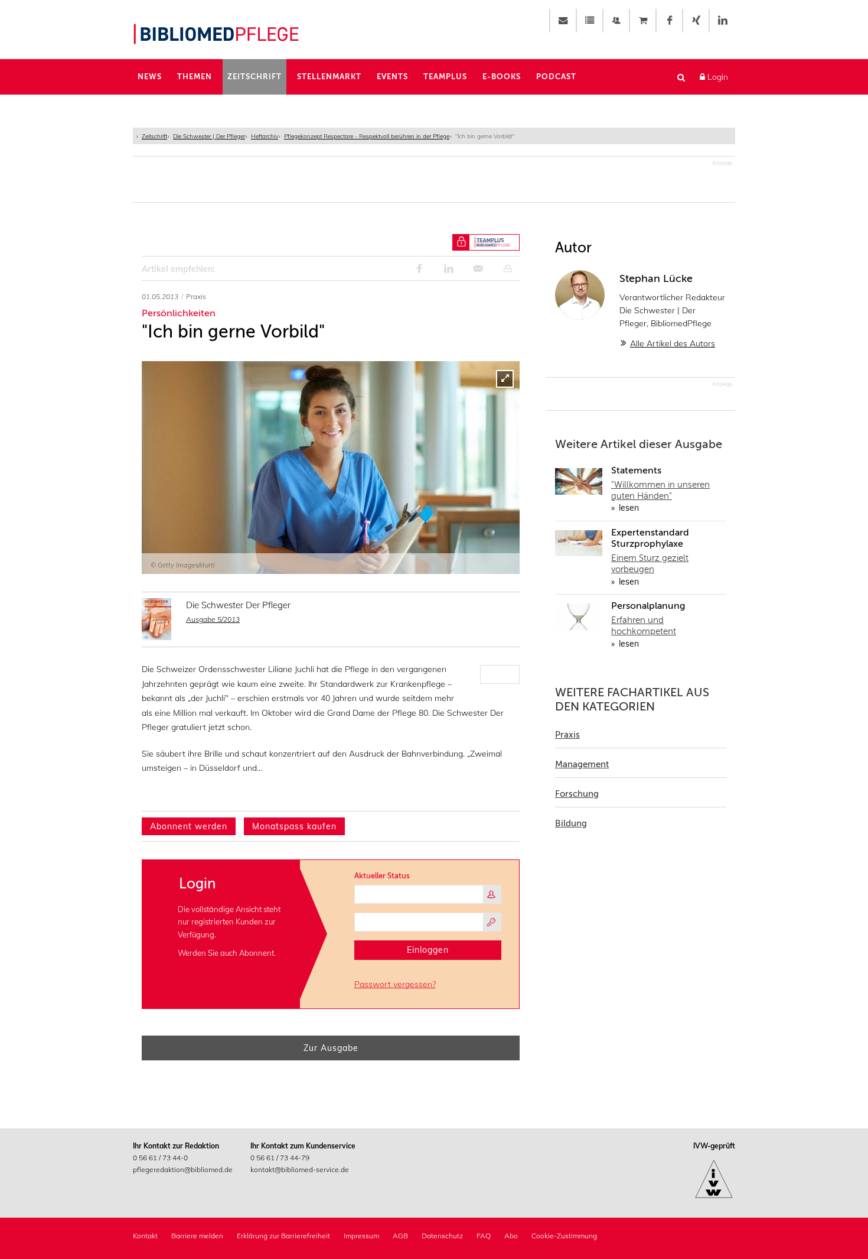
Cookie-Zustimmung (564, 1235)
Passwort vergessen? (395, 984)
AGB (400, 1235)
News (150, 76)
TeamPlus (445, 76)
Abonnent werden (188, 826)
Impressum (361, 1235)
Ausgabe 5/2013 (213, 619)
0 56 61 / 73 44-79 (279, 1157)
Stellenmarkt (329, 76)
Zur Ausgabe (331, 1048)
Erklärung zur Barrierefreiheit (283, 1235)
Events (392, 76)
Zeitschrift (254, 76)
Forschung (577, 794)
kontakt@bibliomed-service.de (299, 1169)
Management (582, 764)
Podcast (556, 76)
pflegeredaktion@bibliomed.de (183, 1169)
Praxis (567, 734)
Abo (511, 1235)
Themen (194, 76)
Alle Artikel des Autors (672, 343)
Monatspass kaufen (294, 826)
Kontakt (145, 1235)
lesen (627, 507)
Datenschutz (442, 1235)
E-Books (501, 76)
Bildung (571, 823)
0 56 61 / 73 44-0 (160, 1157)
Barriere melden (197, 1235)
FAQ (484, 1235)
